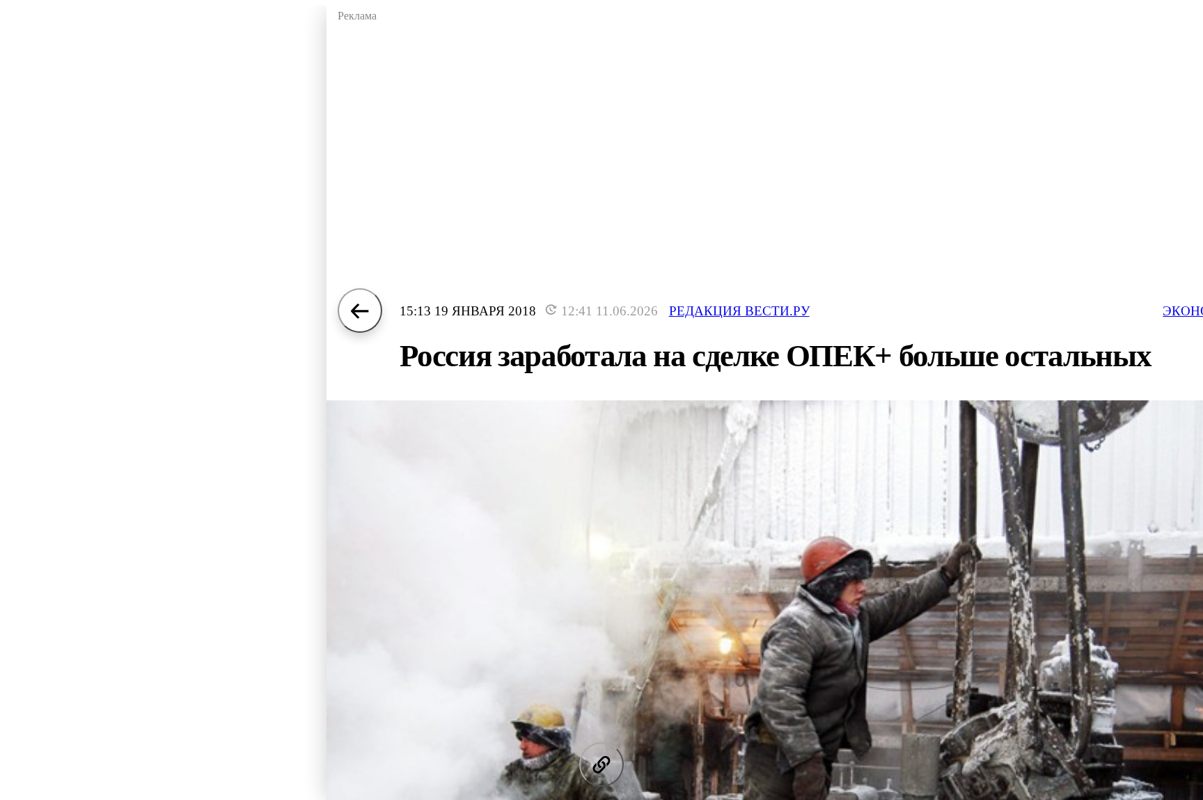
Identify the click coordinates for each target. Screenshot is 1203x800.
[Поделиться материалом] (601, 764)
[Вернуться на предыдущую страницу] (360, 310)
